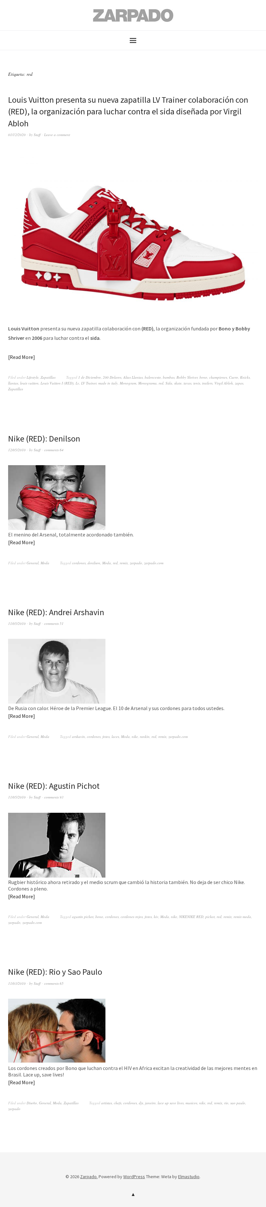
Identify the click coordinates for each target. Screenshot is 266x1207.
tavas (187, 383)
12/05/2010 (17, 449)
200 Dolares (112, 377)
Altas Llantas (133, 377)
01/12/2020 (17, 134)
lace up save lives (171, 1102)
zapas (239, 383)
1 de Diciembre (89, 377)
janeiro (150, 1102)
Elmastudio (189, 1176)
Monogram (128, 383)
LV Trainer (88, 383)
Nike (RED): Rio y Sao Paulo (55, 971)
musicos (191, 1102)
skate (178, 383)
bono (203, 377)
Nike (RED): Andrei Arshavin (56, 612)
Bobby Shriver (187, 377)
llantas (13, 383)
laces (115, 736)
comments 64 (54, 449)
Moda (45, 562)
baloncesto (153, 377)
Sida (168, 383)
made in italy (108, 383)
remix (124, 562)
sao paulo (237, 1102)
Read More (21, 357)
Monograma (147, 383)
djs (141, 1102)
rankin (145, 736)
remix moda (242, 916)
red (161, 383)
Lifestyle (33, 377)
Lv (77, 383)
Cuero (233, 377)
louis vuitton (29, 383)
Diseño (32, 1102)
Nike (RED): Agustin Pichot (54, 785)
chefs (117, 1102)
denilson (94, 562)
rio (226, 1102)
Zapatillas (48, 377)
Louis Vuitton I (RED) (57, 383)
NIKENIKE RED (191, 916)
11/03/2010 (17, 983)
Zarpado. (89, 1176)
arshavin (78, 736)
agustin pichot (82, 916)
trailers (207, 383)
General (33, 562)
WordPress (134, 1176)
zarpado (136, 562)
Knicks (245, 377)
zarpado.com (153, 562)
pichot (210, 916)
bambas (169, 377)
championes (218, 377)
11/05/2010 (17, 623)
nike (135, 736)
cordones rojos (132, 916)
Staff (37, 134)
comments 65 (54, 983)
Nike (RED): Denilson (44, 438)
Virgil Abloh (223, 383)
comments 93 (54, 797)
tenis (196, 383)
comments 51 (54, 623)
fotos (106, 736)
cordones (79, 562)
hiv (156, 916)
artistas (106, 1102)
